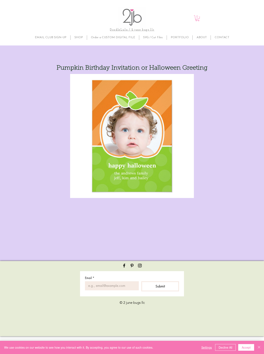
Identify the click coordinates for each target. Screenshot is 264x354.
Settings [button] (206, 347)
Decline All (225, 347)
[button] (197, 18)
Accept (246, 347)
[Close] (259, 347)
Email (89, 278)
